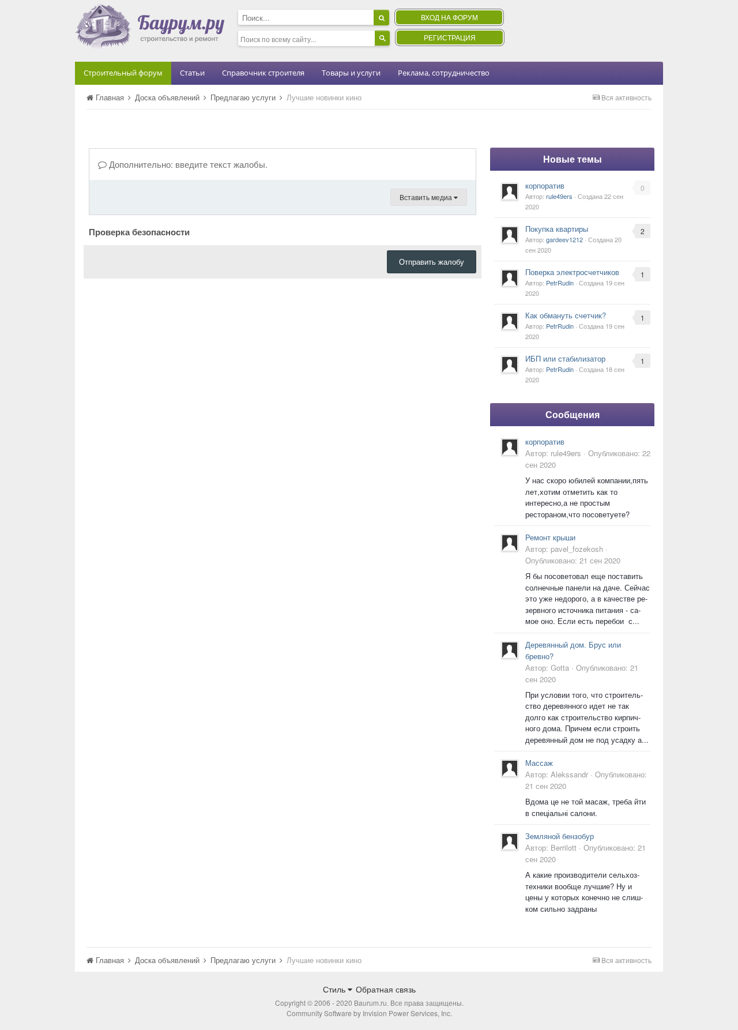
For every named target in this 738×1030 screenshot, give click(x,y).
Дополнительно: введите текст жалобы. (187, 164)
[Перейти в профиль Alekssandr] (509, 768)
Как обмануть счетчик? (565, 315)
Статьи (192, 72)
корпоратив (544, 185)
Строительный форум (123, 72)
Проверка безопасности (139, 231)
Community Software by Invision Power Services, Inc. (369, 1013)
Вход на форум (449, 17)
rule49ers (559, 196)
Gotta (560, 667)
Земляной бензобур (559, 835)
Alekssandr (569, 774)
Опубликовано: (572, 560)
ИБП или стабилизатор (565, 358)
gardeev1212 (564, 239)
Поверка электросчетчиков (572, 271)
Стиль (335, 989)
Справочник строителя (263, 72)
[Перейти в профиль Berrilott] (509, 841)
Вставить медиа (427, 197)
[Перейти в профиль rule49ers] (509, 191)
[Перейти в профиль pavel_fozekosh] (509, 542)
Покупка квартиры (556, 228)
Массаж (539, 762)
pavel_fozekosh (577, 548)
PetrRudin (560, 282)
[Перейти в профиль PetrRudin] (509, 278)
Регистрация (450, 37)
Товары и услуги (351, 72)
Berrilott (564, 847)
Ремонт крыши (550, 537)
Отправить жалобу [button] (431, 261)
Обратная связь (386, 989)
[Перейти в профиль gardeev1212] (509, 234)
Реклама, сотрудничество (444, 72)
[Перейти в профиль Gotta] (509, 650)
